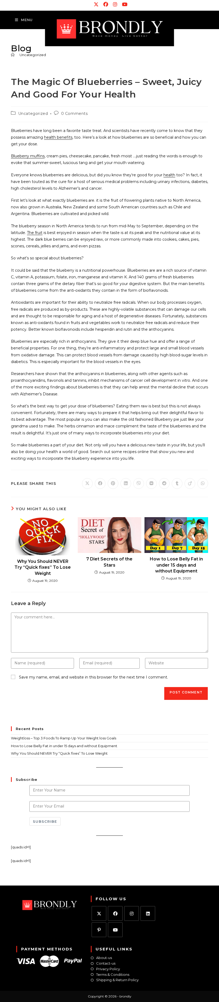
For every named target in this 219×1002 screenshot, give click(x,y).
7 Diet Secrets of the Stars (109, 561)
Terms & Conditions (112, 975)
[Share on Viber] (138, 483)
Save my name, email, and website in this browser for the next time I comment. (93, 677)
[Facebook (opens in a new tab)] (106, 4)
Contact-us (105, 963)
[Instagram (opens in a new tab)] (115, 4)
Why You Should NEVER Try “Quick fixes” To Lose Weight (42, 567)
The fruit (34, 232)
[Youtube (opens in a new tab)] (123, 4)
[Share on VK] (151, 483)
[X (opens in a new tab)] (96, 4)
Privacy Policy (108, 969)
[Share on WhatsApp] (202, 483)
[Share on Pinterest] (113, 483)
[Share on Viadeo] (190, 483)
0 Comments (74, 113)
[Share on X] (87, 483)
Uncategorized (32, 55)
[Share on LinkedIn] (125, 483)
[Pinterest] (99, 929)
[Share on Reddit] (164, 483)
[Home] (12, 55)
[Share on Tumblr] (177, 483)
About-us (104, 958)
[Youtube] (115, 929)
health (169, 175)
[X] (99, 913)
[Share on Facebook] (100, 483)
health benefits (58, 137)
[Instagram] (131, 913)
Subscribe (45, 821)
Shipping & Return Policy (117, 980)
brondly (125, 996)
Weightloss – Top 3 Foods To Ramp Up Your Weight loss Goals (63, 738)
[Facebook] (115, 913)
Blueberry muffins (28, 156)
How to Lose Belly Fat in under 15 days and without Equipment (176, 565)
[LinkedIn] (147, 913)
